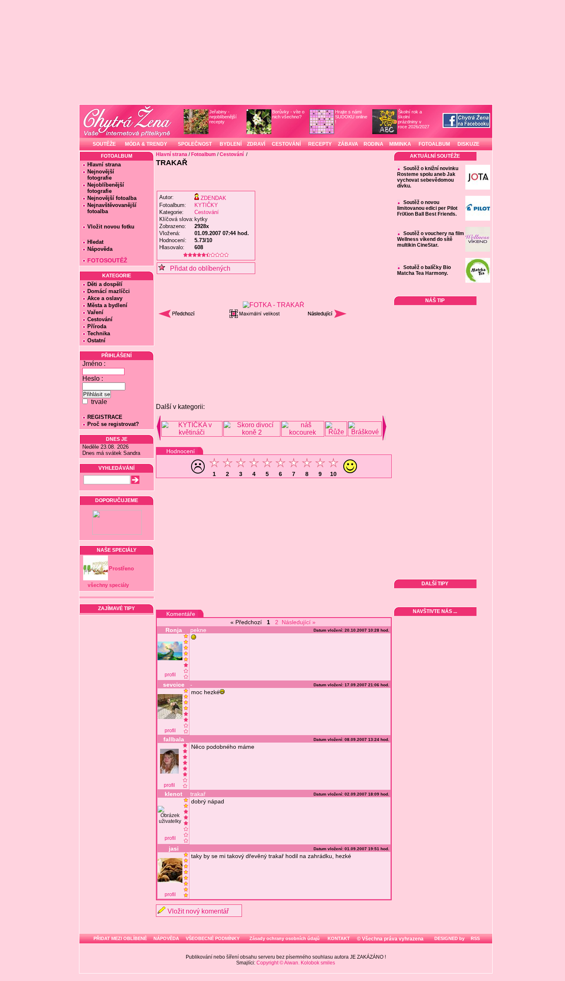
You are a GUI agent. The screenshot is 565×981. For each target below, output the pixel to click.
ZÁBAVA (348, 144)
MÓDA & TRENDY (146, 144)
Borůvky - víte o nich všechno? (288, 114)
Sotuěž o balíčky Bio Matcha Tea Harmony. (424, 270)
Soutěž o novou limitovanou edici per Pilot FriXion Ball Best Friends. (427, 208)
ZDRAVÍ (256, 144)
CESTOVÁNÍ (286, 144)
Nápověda (100, 249)
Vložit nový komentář (198, 911)
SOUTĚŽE (104, 144)
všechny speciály (108, 585)
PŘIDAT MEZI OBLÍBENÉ (120, 938)
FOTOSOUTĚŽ (107, 260)
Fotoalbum (203, 154)
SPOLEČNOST (195, 144)
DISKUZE (468, 144)
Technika (98, 333)
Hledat (95, 242)
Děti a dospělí (104, 284)
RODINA (373, 144)
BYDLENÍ (231, 144)
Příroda (96, 326)
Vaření (95, 312)
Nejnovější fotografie (98, 174)
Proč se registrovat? (113, 424)
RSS (474, 938)
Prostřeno (121, 568)
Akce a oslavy (104, 298)
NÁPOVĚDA (166, 938)
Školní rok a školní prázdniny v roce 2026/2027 (413, 119)
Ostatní (96, 340)
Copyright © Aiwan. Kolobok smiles (295, 963)
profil (170, 675)
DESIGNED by (448, 938)
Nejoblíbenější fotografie (103, 188)
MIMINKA (400, 144)
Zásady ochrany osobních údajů (284, 938)
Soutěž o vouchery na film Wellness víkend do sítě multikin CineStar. (430, 239)
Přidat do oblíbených (197, 268)
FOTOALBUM (434, 144)
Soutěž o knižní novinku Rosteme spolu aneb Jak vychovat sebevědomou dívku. (427, 177)
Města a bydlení (107, 305)
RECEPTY (320, 144)
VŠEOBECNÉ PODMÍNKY (212, 938)
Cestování (100, 319)
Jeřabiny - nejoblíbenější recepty (223, 116)
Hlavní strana (104, 164)
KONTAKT (339, 938)
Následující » (299, 622)
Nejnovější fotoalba (111, 198)
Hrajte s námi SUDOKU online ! (351, 116)
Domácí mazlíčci (108, 291)
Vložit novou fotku (110, 227)
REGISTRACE (104, 417)
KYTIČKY (206, 205)
